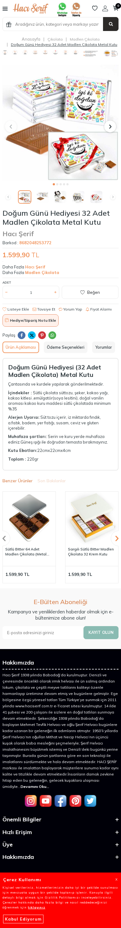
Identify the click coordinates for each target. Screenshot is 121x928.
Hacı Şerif (18, 234)
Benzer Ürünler (17, 481)
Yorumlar (103, 347)
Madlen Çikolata (85, 39)
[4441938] (76, 15)
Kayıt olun (101, 632)
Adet (6, 283)
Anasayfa (31, 39)
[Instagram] (31, 801)
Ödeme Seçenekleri (65, 347)
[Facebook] (60, 801)
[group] (60, 123)
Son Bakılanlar (52, 481)
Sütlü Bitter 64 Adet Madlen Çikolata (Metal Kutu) (26, 552)
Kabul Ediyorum (23, 919)
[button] (54, 184)
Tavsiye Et (45, 309)
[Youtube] (45, 801)
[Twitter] (90, 801)
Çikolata (55, 39)
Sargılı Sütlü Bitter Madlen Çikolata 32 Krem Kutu (91, 551)
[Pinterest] (75, 801)
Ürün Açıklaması (21, 347)
